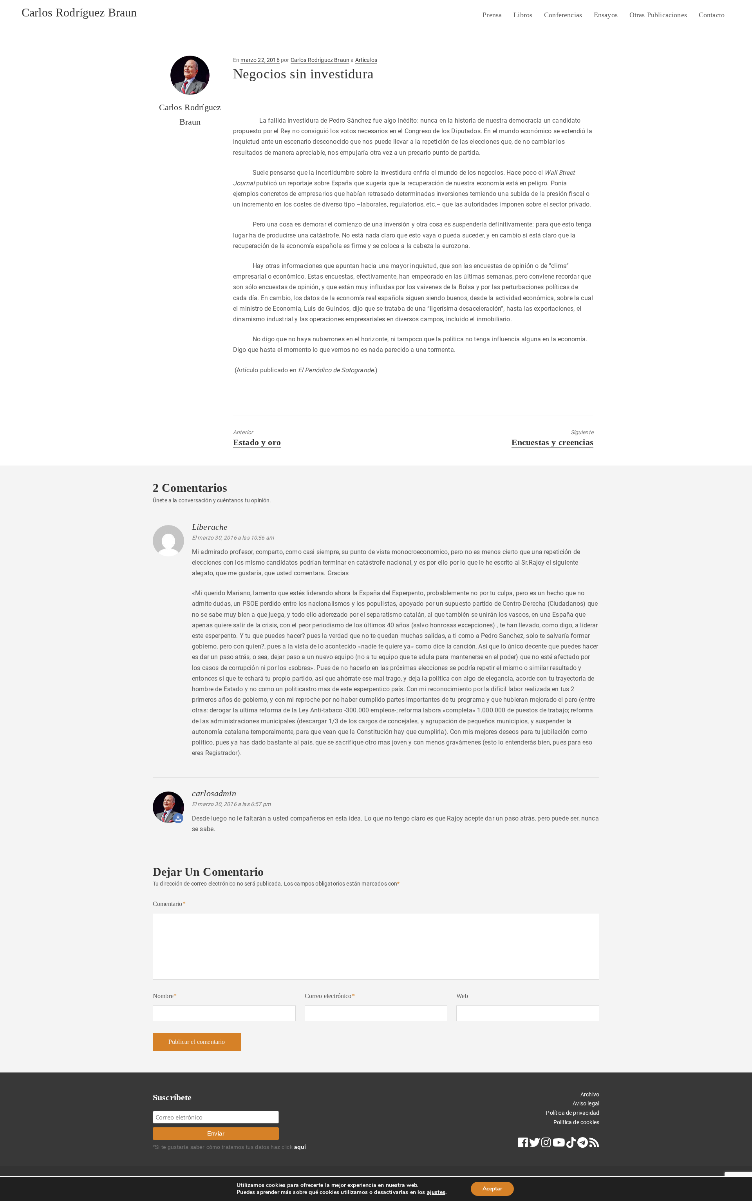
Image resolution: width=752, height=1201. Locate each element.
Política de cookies (576, 1122)
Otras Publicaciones (658, 15)
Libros (522, 15)
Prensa (492, 15)
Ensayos (606, 15)
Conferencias (563, 15)
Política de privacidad (572, 1113)
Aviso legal (586, 1103)
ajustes (436, 1192)
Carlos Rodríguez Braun (79, 12)
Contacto (712, 15)
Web (462, 996)
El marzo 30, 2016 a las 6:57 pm (231, 804)
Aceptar (492, 1188)
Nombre (165, 996)
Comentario (169, 903)
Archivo (589, 1094)
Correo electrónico (330, 996)
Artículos (366, 60)
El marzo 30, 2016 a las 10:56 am (233, 537)
